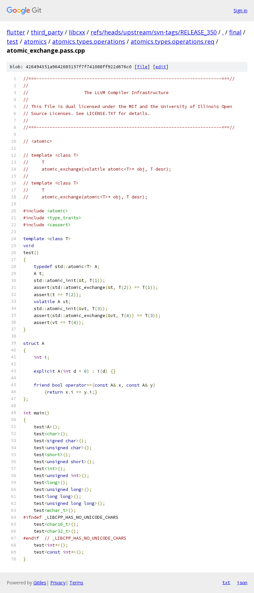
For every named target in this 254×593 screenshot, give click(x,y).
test (12, 41)
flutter (16, 32)
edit (160, 67)
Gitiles (39, 582)
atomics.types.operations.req (172, 41)
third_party (47, 32)
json (242, 582)
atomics (35, 41)
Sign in (240, 10)
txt (226, 582)
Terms (76, 582)
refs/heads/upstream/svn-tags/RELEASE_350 (154, 32)
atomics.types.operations (88, 41)
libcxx (77, 32)
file (142, 67)
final (235, 32)
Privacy (57, 582)
